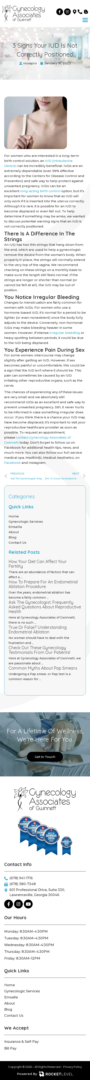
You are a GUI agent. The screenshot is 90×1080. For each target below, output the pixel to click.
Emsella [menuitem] (11, 997)
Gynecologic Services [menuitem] (22, 991)
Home (14, 516)
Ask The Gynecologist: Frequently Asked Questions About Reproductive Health (45, 607)
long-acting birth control (40, 191)
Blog (13, 537)
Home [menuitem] (9, 985)
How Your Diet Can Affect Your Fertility (38, 564)
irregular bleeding (65, 333)
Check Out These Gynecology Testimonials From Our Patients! (39, 650)
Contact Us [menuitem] (13, 1016)
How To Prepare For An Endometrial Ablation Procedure (43, 584)
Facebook (12, 463)
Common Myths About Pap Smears (43, 668)
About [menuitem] (9, 1003)
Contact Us (17, 543)
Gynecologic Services (26, 521)
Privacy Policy (72, 1066)
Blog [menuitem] (8, 1009)
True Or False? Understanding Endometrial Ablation (38, 630)
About (14, 532)
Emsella (15, 527)
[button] (85, 20)
